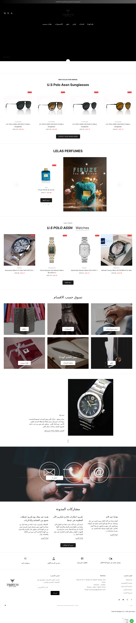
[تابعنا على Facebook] (131, 610)
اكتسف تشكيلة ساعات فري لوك (54, 441)
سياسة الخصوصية (126, 593)
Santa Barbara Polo (51, 278)
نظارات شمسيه (47, 24)
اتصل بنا (54, 488)
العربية (131, 616)
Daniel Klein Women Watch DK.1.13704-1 (84, 281)
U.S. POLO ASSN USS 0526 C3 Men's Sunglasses (118, 136)
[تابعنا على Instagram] (127, 610)
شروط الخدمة (127, 603)
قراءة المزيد (114, 545)
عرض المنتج (46, 211)
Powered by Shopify (70, 615)
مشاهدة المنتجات (68, 373)
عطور (67, 24)
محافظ (24, 339)
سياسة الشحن (127, 600)
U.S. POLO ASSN (118, 132)
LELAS (46, 197)
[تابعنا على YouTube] (123, 610)
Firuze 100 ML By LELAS (46, 200)
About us (129, 590)
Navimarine (19, 278)
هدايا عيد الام (112, 527)
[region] (68, 37)
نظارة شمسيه (24, 373)
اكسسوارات (68, 339)
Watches (82, 238)
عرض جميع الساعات (112, 339)
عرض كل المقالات (68, 555)
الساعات (81, 24)
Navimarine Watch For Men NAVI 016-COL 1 (19, 281)
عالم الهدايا (90, 24)
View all (68, 293)
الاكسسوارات (59, 24)
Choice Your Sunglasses (68, 147)
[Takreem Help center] (132, 621)
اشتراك (55, 603)
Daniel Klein (84, 278)
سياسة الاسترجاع (127, 597)
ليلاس (74, 24)
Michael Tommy (116, 278)
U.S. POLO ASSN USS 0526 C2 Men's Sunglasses (84, 136)
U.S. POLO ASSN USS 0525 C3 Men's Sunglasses (51, 136)
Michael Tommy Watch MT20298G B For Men (116, 281)
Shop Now (126, 68)
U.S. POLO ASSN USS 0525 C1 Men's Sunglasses (18, 136)
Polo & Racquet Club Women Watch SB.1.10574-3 (52, 282)
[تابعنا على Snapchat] (119, 610)
